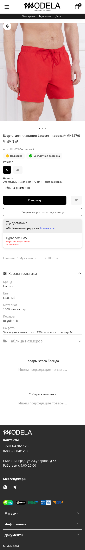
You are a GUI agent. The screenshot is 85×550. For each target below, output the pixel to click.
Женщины (28, 16)
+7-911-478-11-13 (16, 446)
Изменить (47, 228)
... (40, 258)
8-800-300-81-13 (15, 451)
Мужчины (45, 16)
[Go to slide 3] (45, 128)
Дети (58, 16)
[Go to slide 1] (39, 128)
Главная (9, 258)
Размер (8, 162)
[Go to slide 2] (42, 128)
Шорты (53, 258)
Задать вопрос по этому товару (42, 212)
